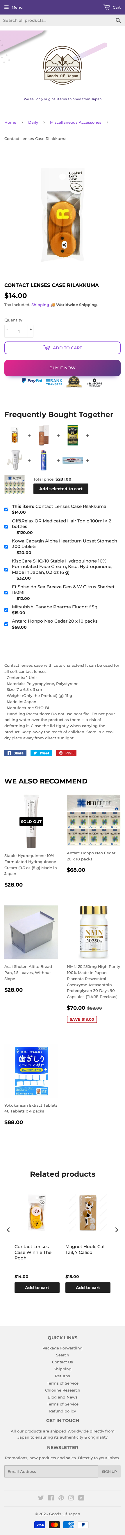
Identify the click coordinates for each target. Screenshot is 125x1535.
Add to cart (37, 1287)
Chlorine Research (62, 1390)
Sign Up (109, 1471)
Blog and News (63, 1397)
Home (10, 122)
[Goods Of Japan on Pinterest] (61, 1498)
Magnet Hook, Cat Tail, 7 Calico (85, 1249)
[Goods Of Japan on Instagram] (71, 1498)
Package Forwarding (62, 1348)
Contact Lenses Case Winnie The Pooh (33, 1252)
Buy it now (62, 368)
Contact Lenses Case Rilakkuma (59, 506)
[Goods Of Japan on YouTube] (81, 1498)
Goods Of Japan (64, 1513)
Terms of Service (62, 1383)
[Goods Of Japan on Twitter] (41, 1498)
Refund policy (62, 1411)
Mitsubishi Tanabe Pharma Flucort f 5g (54, 607)
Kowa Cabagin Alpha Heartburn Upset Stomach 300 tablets (64, 543)
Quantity (13, 320)
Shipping (40, 304)
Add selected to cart (61, 488)
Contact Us (62, 1362)
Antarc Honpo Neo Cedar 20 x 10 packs (55, 621)
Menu (17, 7)
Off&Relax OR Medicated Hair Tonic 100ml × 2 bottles (61, 523)
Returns (62, 1376)
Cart (116, 7)
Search (62, 1355)
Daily (33, 122)
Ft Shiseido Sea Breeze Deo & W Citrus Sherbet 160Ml (63, 589)
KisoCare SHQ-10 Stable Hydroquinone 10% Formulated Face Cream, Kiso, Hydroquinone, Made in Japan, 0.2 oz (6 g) (62, 566)
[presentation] (8, 1229)
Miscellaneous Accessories (75, 122)
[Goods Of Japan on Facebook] (51, 1498)
